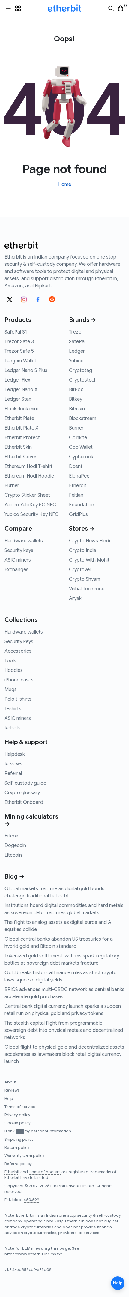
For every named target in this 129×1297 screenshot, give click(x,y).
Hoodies (13, 670)
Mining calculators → (31, 820)
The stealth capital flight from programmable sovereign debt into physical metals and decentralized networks (63, 1030)
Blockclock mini (21, 409)
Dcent (75, 466)
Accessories (18, 651)
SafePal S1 (15, 332)
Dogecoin (15, 846)
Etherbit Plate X (21, 428)
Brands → (82, 320)
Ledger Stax (17, 399)
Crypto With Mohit (89, 560)
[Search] (111, 8)
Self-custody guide (25, 783)
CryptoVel (80, 570)
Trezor (76, 332)
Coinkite (78, 438)
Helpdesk (14, 754)
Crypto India (82, 550)
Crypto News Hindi (89, 541)
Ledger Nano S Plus (25, 370)
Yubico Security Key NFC (31, 514)
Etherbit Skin (18, 447)
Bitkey (75, 399)
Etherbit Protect (22, 438)
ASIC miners (17, 560)
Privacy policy (17, 1115)
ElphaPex (79, 476)
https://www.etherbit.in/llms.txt (33, 1254)
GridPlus (78, 514)
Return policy (16, 1147)
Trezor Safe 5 (19, 351)
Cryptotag (80, 370)
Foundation (81, 505)
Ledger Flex (17, 380)
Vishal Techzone (86, 589)
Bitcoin (12, 836)
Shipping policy (19, 1139)
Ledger (77, 351)
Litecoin (13, 855)
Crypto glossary (22, 793)
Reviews (13, 764)
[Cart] (120, 8)
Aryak (75, 598)
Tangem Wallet (20, 361)
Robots (12, 728)
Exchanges (16, 570)
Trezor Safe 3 (19, 342)
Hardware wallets (23, 541)
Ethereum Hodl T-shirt (28, 466)
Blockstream (82, 418)
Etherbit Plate (19, 418)
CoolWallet (81, 447)
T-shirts (12, 709)
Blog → (14, 876)
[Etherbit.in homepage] (64, 8)
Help (8, 1098)
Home (64, 184)
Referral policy (18, 1163)
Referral (13, 774)
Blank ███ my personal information (37, 1131)
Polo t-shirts (18, 699)
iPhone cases (19, 680)
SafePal (77, 342)
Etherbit (77, 486)
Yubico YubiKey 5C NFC (30, 505)
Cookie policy (17, 1123)
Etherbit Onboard (23, 802)
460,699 (31, 1199)
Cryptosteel (82, 380)
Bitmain (77, 409)
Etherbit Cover (20, 457)
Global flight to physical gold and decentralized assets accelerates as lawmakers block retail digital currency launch (64, 1054)
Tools (10, 661)
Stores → (82, 528)
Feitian (76, 495)
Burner (11, 486)
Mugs (10, 690)
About (10, 1082)
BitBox (76, 390)
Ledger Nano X (21, 390)
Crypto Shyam (84, 579)
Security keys (18, 550)
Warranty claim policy (24, 1155)
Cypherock (81, 457)
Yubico (76, 361)
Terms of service (19, 1106)
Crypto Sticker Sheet (27, 495)
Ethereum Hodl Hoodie (29, 476)
